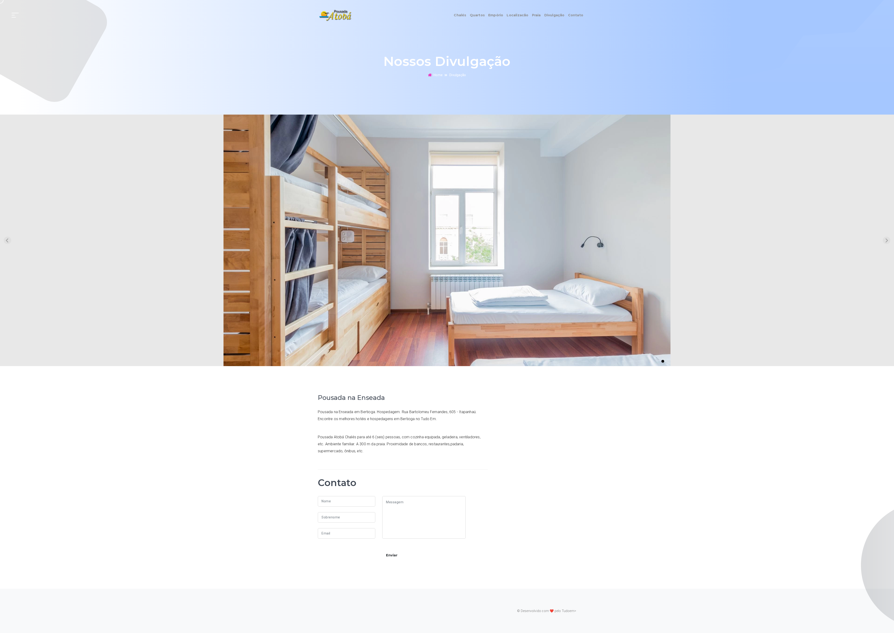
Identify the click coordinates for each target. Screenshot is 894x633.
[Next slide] (886, 240)
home (438, 75)
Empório (495, 15)
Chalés (460, 15)
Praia (536, 15)
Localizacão (517, 15)
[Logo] (335, 15)
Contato (575, 15)
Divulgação (554, 15)
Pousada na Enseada (351, 398)
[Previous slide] (7, 240)
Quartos (477, 15)
